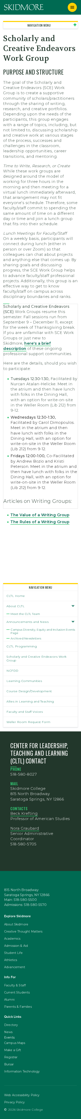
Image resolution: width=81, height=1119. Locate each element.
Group (62, 522)
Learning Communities (24, 681)
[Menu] (72, 7)
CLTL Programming (21, 646)
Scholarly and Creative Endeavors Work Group (36, 658)
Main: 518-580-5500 (20, 900)
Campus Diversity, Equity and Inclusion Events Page (43, 631)
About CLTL (15, 606)
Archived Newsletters (26, 638)
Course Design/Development (29, 691)
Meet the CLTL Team (25, 614)
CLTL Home (15, 596)
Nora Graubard (24, 828)
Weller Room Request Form (28, 722)
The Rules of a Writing (33, 522)
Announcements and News (27, 622)
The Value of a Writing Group (39, 515)
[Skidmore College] (23, 7)
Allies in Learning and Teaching (30, 701)
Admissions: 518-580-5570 (25, 905)
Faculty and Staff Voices (24, 712)
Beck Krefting (24, 813)
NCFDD (12, 671)
